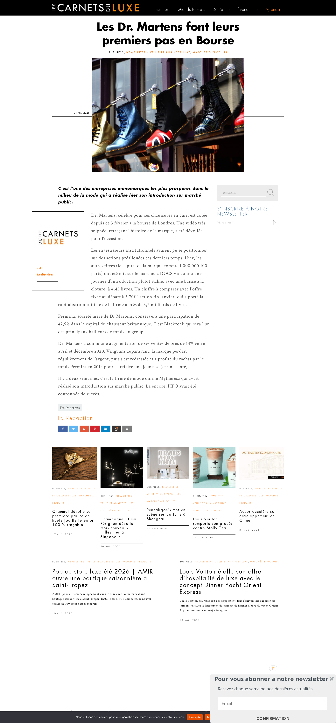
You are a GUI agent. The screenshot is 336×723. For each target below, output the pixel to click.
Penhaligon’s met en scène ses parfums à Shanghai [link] (166, 514)
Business (116, 52)
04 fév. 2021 (81, 113)
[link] (74, 463)
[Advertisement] (168, 672)
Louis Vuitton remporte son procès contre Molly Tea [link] (213, 523)
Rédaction (45, 274)
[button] (271, 678)
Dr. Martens (70, 407)
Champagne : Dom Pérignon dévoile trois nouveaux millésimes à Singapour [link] (118, 528)
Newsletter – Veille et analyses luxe (158, 52)
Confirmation (273, 718)
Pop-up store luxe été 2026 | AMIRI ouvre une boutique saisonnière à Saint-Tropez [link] (103, 578)
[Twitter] (73, 428)
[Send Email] (127, 428)
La (39, 267)
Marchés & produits (210, 52)
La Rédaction (75, 418)
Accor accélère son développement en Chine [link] (258, 516)
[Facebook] (63, 428)
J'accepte (195, 717)
